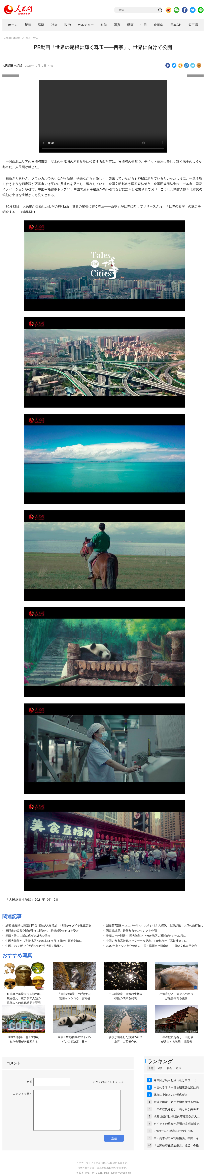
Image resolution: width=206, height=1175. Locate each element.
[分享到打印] (192, 65)
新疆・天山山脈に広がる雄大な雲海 (27, 935)
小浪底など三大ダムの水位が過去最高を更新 (176, 996)
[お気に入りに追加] (199, 65)
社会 (54, 24)
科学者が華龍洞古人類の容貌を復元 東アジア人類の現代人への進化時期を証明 (24, 998)
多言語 (193, 24)
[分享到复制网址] (186, 65)
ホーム (13, 24)
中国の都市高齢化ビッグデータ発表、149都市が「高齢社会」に (148, 941)
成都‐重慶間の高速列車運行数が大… (177, 1116)
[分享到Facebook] (167, 65)
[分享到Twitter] (174, 65)
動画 (130, 24)
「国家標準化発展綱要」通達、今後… (178, 1145)
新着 (28, 24)
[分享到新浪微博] (180, 65)
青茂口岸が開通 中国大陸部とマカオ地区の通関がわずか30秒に (146, 935)
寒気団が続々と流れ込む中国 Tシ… (177, 1080)
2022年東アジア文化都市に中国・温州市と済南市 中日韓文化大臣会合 (151, 946)
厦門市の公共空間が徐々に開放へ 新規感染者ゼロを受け (42, 930)
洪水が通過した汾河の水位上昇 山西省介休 (125, 1039)
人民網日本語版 (12, 37)
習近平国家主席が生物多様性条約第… (178, 1102)
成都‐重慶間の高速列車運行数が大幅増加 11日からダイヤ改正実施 (48, 925)
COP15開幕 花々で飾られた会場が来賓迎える (24, 1039)
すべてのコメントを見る (108, 1082)
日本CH (175, 24)
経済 (41, 24)
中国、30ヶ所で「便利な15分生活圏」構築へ (34, 946)
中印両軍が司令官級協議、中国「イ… (178, 1138)
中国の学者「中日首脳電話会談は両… (178, 1087)
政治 (67, 24)
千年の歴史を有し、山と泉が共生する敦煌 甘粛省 (176, 1039)
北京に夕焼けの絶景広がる (170, 1094)
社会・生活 (32, 37)
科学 (104, 24)
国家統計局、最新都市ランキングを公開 (131, 930)
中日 (143, 24)
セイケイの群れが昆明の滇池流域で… (178, 1123)
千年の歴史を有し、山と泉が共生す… (178, 1109)
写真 (117, 24)
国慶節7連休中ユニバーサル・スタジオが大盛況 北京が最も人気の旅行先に (154, 925)
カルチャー (86, 24)
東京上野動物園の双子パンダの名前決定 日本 (75, 1039)
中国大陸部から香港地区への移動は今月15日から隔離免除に (43, 941)
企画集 (158, 24)
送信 (114, 1138)
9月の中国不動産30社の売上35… (175, 1131)
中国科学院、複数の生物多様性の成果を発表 (125, 996)
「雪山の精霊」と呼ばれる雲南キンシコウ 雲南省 (75, 996)
